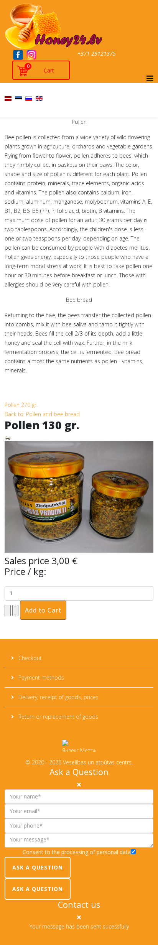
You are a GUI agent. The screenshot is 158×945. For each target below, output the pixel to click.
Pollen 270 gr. (21, 404)
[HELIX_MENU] (149, 78)
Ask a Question (37, 867)
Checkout (29, 658)
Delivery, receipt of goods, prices (58, 697)
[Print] (79, 438)
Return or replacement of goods (57, 716)
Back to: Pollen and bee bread (42, 414)
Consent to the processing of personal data (77, 852)
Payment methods (40, 677)
